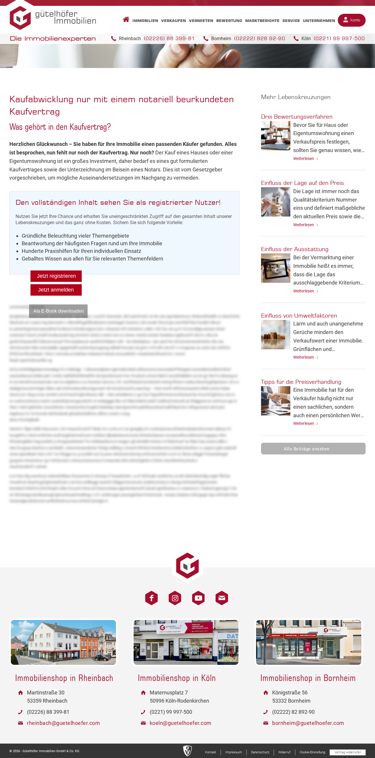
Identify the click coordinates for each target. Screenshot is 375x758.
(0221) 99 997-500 (339, 38)
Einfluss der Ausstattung (294, 249)
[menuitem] (124, 20)
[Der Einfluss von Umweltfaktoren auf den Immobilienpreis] (275, 334)
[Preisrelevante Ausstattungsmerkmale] (275, 268)
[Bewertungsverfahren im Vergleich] (275, 135)
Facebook (149, 595)
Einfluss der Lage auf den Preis (302, 182)
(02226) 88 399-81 (169, 38)
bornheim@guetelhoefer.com (308, 723)
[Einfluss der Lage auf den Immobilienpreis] (275, 202)
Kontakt (219, 595)
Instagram (172, 595)
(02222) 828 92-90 (259, 38)
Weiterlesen (303, 158)
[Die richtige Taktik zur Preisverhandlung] (275, 400)
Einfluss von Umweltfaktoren (299, 315)
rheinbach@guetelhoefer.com (63, 723)
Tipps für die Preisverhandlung (301, 381)
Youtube (196, 595)
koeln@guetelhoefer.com (181, 723)
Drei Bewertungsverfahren (297, 116)
